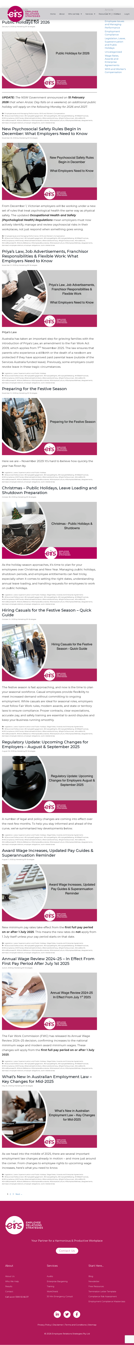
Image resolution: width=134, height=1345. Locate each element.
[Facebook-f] (76, 1314)
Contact (117, 14)
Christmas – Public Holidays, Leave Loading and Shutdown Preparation (49, 490)
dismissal (5, 123)
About (62, 14)
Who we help (73, 14)
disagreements (86, 120)
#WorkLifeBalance (24, 120)
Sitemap (92, 1325)
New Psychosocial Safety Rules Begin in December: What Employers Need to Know (45, 131)
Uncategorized (113, 52)
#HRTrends (19, 118)
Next (19, 1194)
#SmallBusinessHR (9, 120)
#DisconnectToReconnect (14, 116)
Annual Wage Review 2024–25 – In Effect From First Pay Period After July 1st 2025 (48, 961)
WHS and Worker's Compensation (52, 113)
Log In (127, 14)
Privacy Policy (44, 1325)
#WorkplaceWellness (73, 120)
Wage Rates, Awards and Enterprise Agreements (65, 595)
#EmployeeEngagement (33, 116)
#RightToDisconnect (66, 118)
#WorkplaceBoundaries (40, 120)
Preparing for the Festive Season (34, 388)
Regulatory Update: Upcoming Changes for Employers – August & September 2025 (45, 744)
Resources (103, 14)
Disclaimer (58, 1325)
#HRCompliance (8, 118)
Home (53, 14)
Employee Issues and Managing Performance (21, 113)
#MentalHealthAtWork (33, 118)
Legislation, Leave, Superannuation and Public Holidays (25, 373)
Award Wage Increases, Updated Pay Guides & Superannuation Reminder (47, 853)
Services (89, 14)
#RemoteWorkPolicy (50, 118)
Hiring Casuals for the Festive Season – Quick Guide (46, 612)
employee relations (16, 123)
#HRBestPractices (81, 116)
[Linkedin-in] (57, 1314)
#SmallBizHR (80, 118)
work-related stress (48, 123)
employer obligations (32, 123)
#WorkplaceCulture (57, 120)
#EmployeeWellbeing (66, 116)
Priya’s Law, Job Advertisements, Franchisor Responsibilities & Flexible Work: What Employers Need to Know (45, 256)
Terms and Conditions (75, 1325)
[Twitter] (67, 1314)
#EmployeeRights (50, 116)
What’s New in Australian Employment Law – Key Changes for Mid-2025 (47, 1079)
